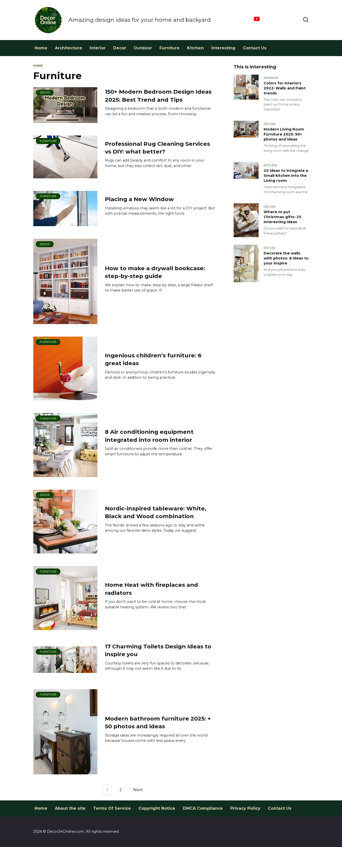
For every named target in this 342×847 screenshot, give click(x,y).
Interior (98, 48)
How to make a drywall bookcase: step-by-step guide (155, 272)
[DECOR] (65, 119)
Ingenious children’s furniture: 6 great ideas (153, 359)
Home (41, 48)
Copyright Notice (156, 808)
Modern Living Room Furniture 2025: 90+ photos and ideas (284, 134)
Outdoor (143, 48)
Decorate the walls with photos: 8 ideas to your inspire (286, 258)
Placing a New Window (139, 199)
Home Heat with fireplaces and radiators (151, 588)
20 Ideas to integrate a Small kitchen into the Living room (286, 175)
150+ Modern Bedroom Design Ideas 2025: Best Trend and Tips (158, 95)
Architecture (68, 48)
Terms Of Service (112, 808)
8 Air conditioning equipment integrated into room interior (149, 435)
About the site (70, 808)
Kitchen (195, 48)
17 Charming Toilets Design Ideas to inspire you (158, 650)
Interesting (223, 48)
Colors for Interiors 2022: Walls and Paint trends (285, 88)
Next (138, 789)
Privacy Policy (245, 808)
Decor (119, 48)
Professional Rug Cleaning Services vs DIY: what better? (157, 147)
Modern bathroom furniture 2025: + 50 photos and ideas (158, 722)
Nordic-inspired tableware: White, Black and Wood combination (155, 512)
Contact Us (254, 48)
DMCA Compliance (203, 808)
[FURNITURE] (65, 175)
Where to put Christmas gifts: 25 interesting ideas (282, 217)
